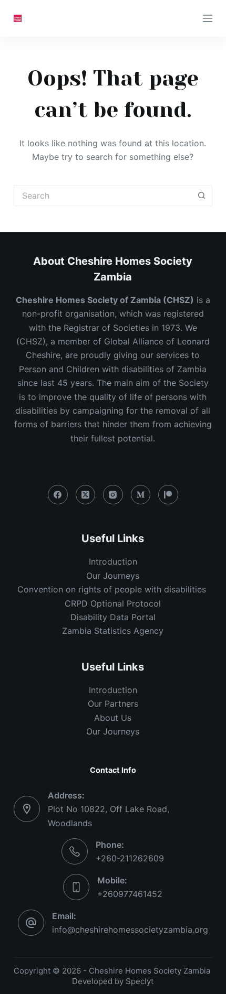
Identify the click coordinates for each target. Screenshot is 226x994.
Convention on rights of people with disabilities (113, 589)
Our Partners (113, 703)
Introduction (113, 561)
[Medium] (141, 495)
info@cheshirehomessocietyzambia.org (130, 929)
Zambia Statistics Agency (112, 630)
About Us (112, 717)
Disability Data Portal (113, 617)
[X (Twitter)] (86, 495)
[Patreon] (168, 495)
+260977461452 (129, 894)
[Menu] (207, 18)
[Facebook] (58, 495)
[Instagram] (113, 495)
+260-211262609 (130, 858)
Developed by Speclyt (112, 981)
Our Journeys (112, 575)
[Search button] (201, 195)
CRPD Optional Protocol (113, 603)
